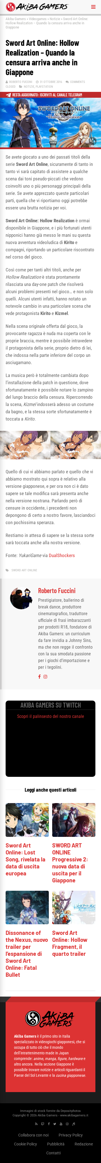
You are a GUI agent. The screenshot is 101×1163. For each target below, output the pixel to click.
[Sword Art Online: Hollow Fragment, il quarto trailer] (73, 922)
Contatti (53, 1153)
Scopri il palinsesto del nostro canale (50, 716)
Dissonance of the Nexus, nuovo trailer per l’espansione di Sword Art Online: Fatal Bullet (27, 953)
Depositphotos (71, 1111)
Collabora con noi (33, 1135)
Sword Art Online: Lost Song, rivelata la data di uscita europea (25, 859)
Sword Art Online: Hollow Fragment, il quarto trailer (70, 943)
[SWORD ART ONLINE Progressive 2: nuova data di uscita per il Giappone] (73, 835)
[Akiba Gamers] (37, 11)
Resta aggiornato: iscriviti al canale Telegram (47, 94)
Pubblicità (56, 1144)
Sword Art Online (24, 570)
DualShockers (62, 555)
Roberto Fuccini (20, 82)
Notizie (55, 19)
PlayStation (44, 87)
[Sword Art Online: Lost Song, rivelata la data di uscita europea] (27, 835)
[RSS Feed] (36, 1124)
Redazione (84, 1144)
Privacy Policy (71, 1135)
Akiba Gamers (16, 19)
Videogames (38, 19)
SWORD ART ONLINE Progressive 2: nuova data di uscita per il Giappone (70, 862)
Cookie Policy (25, 1144)
